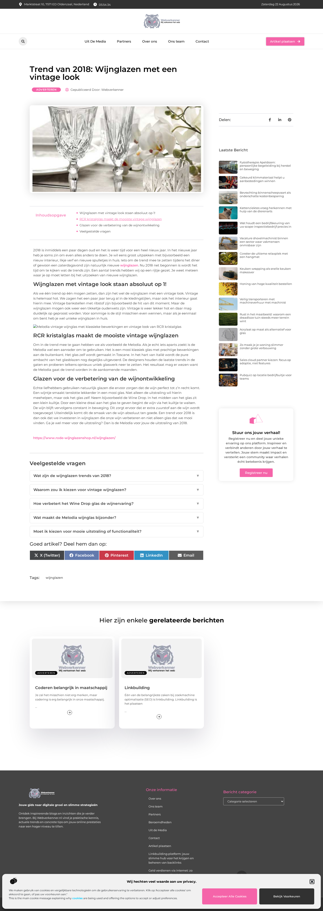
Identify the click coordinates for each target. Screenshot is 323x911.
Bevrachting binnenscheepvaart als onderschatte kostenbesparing (265, 194)
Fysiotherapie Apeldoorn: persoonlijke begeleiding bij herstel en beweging (265, 166)
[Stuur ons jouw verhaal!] (256, 418)
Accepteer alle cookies (230, 896)
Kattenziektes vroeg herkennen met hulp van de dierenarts (266, 209)
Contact (202, 41)
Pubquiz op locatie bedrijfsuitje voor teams (266, 376)
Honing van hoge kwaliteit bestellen (266, 284)
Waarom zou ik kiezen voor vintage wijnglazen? (116, 490)
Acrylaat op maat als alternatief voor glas (265, 331)
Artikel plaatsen (160, 846)
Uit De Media (95, 41)
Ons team (176, 41)
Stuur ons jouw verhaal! (256, 432)
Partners (124, 41)
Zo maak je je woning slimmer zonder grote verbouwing (261, 346)
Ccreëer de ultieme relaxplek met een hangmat (264, 255)
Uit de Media (158, 830)
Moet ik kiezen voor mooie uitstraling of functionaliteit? (116, 531)
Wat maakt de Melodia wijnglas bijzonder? (116, 517)
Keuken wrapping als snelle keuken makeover (265, 270)
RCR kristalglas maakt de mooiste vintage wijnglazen (121, 219)
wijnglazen (129, 265)
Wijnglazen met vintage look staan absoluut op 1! (117, 213)
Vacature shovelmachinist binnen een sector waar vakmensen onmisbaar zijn (264, 241)
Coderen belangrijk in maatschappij (71, 687)
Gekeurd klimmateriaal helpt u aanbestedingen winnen (262, 179)
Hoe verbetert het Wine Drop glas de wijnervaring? (116, 503)
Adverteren (46, 89)
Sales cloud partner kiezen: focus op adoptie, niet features (265, 361)
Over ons (149, 41)
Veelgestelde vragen (95, 231)
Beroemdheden (160, 822)
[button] (312, 881)
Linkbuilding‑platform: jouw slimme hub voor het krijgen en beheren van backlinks (171, 858)
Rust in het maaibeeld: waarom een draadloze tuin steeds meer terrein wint (265, 318)
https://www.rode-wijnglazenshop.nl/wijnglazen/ (74, 438)
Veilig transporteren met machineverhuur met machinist (263, 300)
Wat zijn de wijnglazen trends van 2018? (116, 475)
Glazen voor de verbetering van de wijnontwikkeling (120, 225)
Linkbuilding (137, 687)
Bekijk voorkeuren (286, 896)
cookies (77, 898)
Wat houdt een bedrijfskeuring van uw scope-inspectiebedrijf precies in (265, 224)
